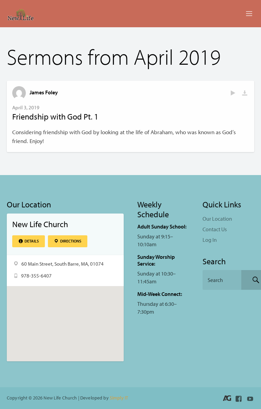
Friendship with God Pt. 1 (55, 116)
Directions (70, 240)
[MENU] (246, 14)
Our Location (217, 218)
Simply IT (119, 397)
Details (31, 240)
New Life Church (40, 224)
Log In (210, 239)
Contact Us (215, 229)
